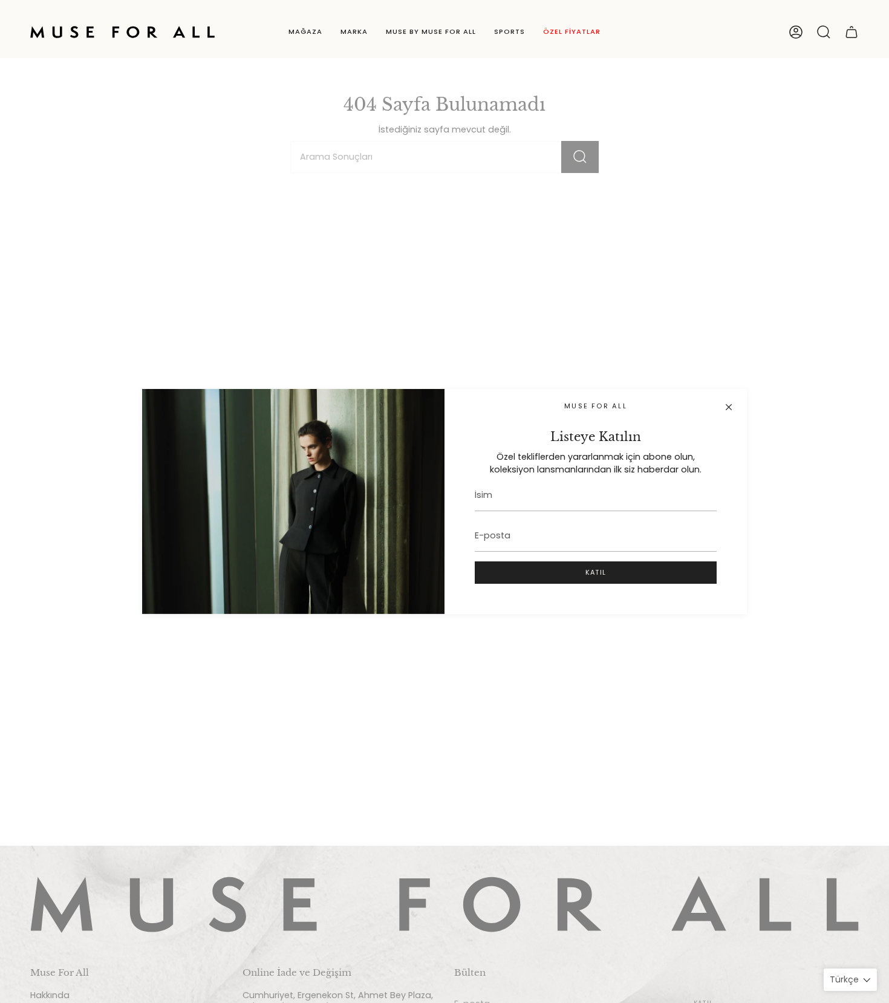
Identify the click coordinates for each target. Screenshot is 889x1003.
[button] (305, 32)
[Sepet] (851, 32)
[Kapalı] (729, 407)
